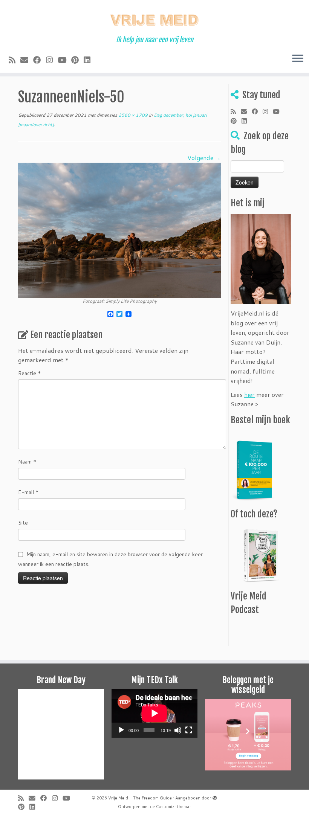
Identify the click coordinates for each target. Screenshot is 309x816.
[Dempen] (178, 730)
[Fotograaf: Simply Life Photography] (119, 229)
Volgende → (204, 157)
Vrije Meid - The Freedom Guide (140, 798)
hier (249, 394)
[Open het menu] (297, 59)
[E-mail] (26, 60)
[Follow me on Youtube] (64, 60)
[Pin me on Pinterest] (77, 60)
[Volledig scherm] (189, 730)
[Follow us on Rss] (14, 60)
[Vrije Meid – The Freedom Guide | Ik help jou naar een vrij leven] (154, 18)
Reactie (29, 373)
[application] (154, 713)
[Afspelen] (121, 730)
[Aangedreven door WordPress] (214, 796)
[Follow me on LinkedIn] (89, 60)
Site (23, 522)
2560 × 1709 (132, 115)
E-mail (28, 492)
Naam (27, 461)
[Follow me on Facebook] (39, 60)
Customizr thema (172, 807)
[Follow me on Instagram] (52, 60)
